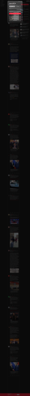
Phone (18, 6)
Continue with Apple (15, 18)
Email (12, 6)
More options (15, 20)
